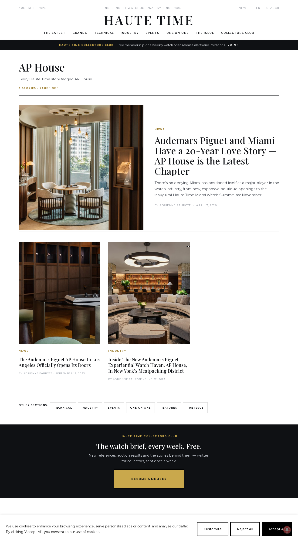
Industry (130, 32)
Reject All (245, 529)
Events (152, 32)
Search (272, 8)
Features (169, 407)
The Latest (54, 32)
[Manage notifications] (287, 529)
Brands (80, 32)
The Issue (205, 32)
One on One (177, 32)
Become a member (149, 479)
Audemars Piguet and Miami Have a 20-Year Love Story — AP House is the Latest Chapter (215, 155)
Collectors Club (237, 32)
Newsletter (250, 8)
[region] (149, 527)
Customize (213, 529)
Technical (104, 32)
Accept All (276, 529)
